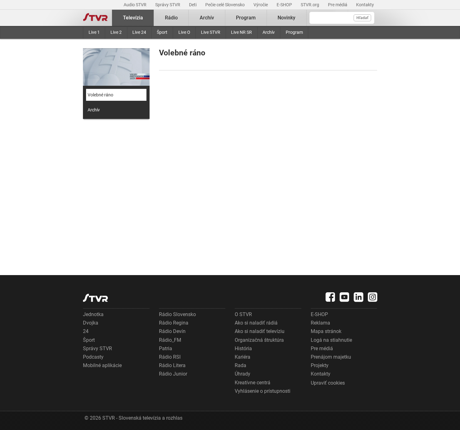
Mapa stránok (326, 331)
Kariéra (242, 357)
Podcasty (93, 357)
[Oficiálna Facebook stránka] (330, 297)
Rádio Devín (172, 331)
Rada (240, 365)
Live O (184, 32)
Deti (193, 4)
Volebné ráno (100, 94)
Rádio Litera (172, 365)
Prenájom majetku (331, 357)
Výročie (261, 4)
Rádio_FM (170, 340)
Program (294, 32)
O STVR (243, 314)
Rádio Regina (173, 323)
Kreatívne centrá (252, 383)
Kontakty (365, 4)
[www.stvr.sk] (95, 298)
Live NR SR (241, 32)
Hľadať (362, 18)
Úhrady (242, 374)
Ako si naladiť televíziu (259, 331)
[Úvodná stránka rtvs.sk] (95, 17)
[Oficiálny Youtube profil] (344, 297)
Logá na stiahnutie (331, 340)
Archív (269, 32)
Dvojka (90, 323)
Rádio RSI (170, 357)
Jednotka (93, 314)
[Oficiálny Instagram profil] (372, 297)
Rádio (171, 18)
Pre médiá (338, 4)
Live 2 (116, 32)
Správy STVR (168, 4)
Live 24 (139, 32)
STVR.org (310, 4)
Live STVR (210, 32)
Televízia (133, 18)
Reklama (320, 323)
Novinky (286, 18)
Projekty (320, 365)
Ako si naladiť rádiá (256, 323)
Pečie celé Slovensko (225, 4)
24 (86, 331)
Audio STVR (135, 4)
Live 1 (94, 32)
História (243, 348)
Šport (162, 32)
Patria (165, 348)
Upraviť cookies (328, 383)
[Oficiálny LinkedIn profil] (358, 297)
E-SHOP (285, 4)
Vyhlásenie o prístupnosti (262, 391)
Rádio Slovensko (177, 314)
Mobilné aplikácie (102, 365)
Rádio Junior (173, 374)
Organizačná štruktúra (259, 340)
